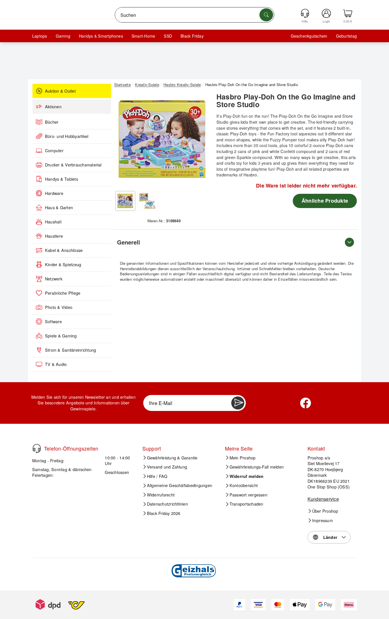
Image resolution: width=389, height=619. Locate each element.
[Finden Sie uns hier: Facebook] (305, 403)
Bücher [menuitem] (51, 122)
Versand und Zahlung (167, 467)
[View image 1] (125, 201)
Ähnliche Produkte (325, 200)
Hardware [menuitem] (54, 193)
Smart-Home (143, 36)
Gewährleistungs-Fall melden (257, 467)
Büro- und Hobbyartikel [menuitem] (66, 136)
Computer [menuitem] (54, 150)
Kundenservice (323, 499)
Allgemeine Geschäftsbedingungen (179, 485)
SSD (168, 36)
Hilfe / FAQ (157, 476)
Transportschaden (246, 504)
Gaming (63, 36)
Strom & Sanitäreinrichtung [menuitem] (70, 350)
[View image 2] (147, 201)
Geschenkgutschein (309, 36)
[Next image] (200, 140)
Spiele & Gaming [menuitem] (61, 336)
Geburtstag (346, 36)
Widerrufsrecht (161, 495)
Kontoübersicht (244, 485)
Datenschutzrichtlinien (167, 504)
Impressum (322, 520)
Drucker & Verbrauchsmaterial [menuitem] (73, 165)
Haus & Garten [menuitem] (59, 207)
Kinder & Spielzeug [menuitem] (63, 264)
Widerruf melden (247, 476)
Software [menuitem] (53, 321)
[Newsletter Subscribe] (237, 403)
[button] (162, 139)
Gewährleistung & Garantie (172, 458)
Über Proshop (325, 511)
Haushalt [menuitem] (53, 222)
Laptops (39, 36)
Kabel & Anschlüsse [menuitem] (64, 250)
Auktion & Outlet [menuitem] (60, 91)
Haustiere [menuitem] (54, 236)
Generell (128, 242)
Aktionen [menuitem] (53, 106)
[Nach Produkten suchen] (266, 14)
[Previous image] (122, 140)
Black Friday (192, 36)
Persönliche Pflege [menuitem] (62, 293)
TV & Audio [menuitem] (56, 364)
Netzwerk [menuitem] (53, 279)
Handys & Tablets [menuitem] (61, 179)
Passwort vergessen (248, 495)
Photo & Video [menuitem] (58, 307)
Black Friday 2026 (164, 513)
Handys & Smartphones (101, 36)
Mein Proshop (243, 458)
